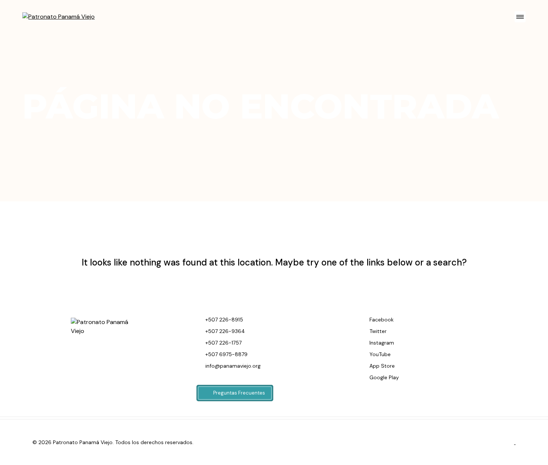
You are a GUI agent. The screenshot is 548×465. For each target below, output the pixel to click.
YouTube (379, 354)
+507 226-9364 (224, 331)
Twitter (377, 331)
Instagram (381, 342)
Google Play (383, 377)
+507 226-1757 (223, 342)
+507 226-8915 (223, 319)
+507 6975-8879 (226, 354)
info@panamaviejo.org (232, 365)
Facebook (381, 319)
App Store (381, 365)
